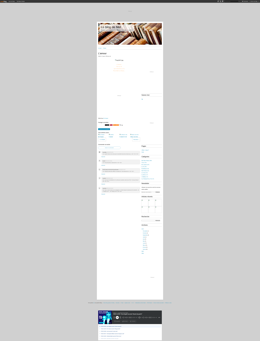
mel (93, 302)
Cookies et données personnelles (158, 302)
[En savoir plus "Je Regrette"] (158, 202)
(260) (147, 160)
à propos (133, 321)
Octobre (144, 233)
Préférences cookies (168, 302)
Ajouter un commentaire (109, 147)
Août (144, 237)
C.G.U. (133, 302)
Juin (144, 239)
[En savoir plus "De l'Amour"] (145, 209)
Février (144, 247)
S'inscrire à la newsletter (104, 129)
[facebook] (218, 1)
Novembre (145, 231)
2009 (143, 251)
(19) (145, 172)
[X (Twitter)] (220, 1)
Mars (144, 245)
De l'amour (105, 118)
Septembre (145, 235)
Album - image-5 (145, 150)
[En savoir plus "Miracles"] (151, 202)
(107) (145, 164)
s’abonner (118, 321)
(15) (145, 176)
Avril (144, 243)
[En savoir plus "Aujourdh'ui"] (158, 209)
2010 (143, 229)
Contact (104, 48)
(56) (144, 166)
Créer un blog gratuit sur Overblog (108, 302)
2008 (143, 253)
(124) (144, 162)
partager (126, 321)
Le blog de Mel (111, 27)
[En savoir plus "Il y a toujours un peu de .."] (145, 202)
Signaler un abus (127, 302)
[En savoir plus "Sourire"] (151, 209)
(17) (145, 174)
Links (143, 152)
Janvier (144, 249)
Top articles (118, 302)
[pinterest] (222, 1)
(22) (145, 170)
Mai (144, 241)
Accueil (99, 48)
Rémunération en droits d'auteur (141, 302)
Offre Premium (149, 302)
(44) (145, 168)
